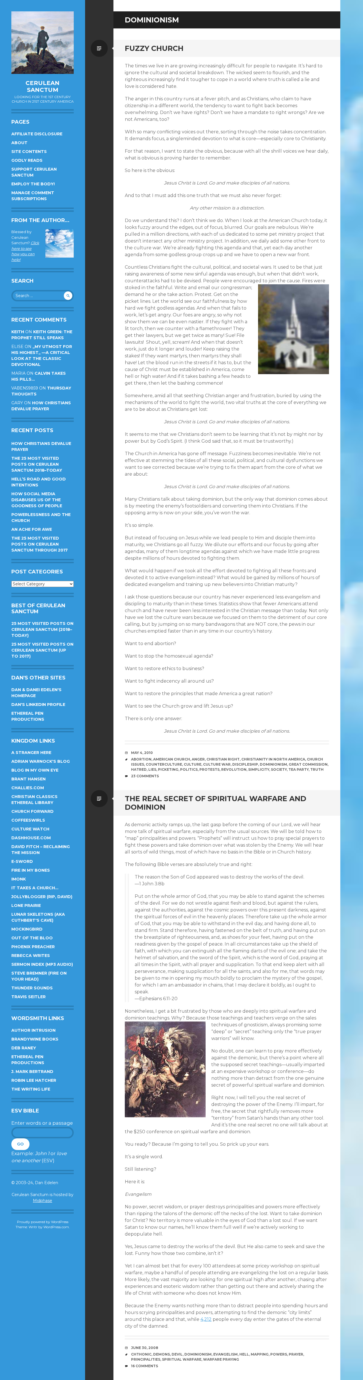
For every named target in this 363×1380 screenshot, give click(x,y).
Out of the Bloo (32, 937)
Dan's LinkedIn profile (38, 704)
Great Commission (308, 764)
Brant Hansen (28, 779)
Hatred (139, 769)
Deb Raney (23, 1047)
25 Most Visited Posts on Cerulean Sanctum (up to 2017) (42, 650)
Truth (317, 769)
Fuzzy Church (154, 48)
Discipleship (245, 764)
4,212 (206, 1319)
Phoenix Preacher (33, 946)
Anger (198, 759)
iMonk (18, 879)
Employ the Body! (33, 184)
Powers (278, 1354)
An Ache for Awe (31, 529)
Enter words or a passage (42, 1123)
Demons (161, 1354)
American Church (171, 759)
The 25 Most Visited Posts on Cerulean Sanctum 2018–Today (36, 464)
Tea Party (298, 769)
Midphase (42, 1200)
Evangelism (225, 1354)
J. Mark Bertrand (32, 1071)
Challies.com (27, 787)
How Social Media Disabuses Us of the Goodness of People (36, 499)
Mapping (260, 1354)
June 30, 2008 (144, 1348)
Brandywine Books (34, 1039)
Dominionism (273, 764)
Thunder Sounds (32, 988)
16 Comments (144, 1366)
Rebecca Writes (30, 955)
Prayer (296, 1354)
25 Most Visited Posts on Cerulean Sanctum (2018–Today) (42, 629)
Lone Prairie (26, 905)
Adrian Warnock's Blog (40, 761)
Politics (189, 769)
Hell (244, 1354)
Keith (17, 331)
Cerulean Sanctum (43, 86)
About (19, 142)
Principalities (145, 1359)
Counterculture (164, 764)
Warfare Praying (221, 1359)
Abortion (141, 759)
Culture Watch (30, 829)
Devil (177, 1354)
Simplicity (258, 769)
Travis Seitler (28, 996)
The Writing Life (30, 1089)
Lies (152, 769)
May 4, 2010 (142, 753)
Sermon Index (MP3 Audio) (42, 964)
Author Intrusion (33, 1030)
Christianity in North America (273, 759)
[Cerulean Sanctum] (42, 42)
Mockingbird (27, 929)
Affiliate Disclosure (36, 133)
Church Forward (32, 811)
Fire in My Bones (30, 870)
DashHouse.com (31, 837)
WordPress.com (56, 1227)
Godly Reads (27, 160)
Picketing (168, 769)
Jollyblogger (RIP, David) (41, 896)
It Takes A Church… (34, 887)
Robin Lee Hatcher (33, 1080)
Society (279, 769)
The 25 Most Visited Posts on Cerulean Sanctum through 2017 (39, 544)
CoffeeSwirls (28, 820)
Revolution (233, 769)
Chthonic (141, 1354)
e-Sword (22, 861)
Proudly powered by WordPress (42, 1222)
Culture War (217, 764)
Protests (209, 769)
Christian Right (223, 759)
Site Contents (29, 151)
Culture (192, 764)
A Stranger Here (31, 752)
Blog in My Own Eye (34, 770)
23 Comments (145, 776)
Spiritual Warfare (181, 1359)
